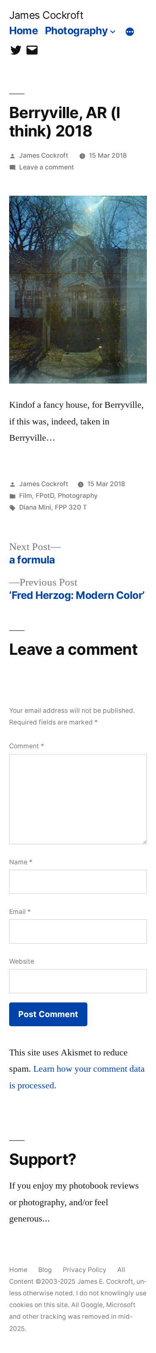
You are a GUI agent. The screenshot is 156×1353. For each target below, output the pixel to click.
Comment (26, 746)
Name (20, 862)
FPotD (45, 496)
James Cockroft (46, 15)
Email (20, 912)
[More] (130, 32)
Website (21, 961)
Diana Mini (35, 507)
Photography (76, 30)
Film (25, 496)
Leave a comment (46, 167)
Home (23, 30)
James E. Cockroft (105, 1281)
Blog (45, 1270)
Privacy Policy (84, 1270)
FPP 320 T (71, 507)
